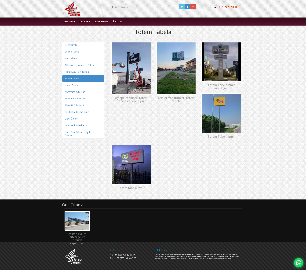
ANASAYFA (69, 21)
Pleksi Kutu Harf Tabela (77, 71)
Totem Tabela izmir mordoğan (221, 86)
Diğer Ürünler (71, 118)
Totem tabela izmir (131, 188)
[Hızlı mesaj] (298, 262)
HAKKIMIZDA (101, 21)
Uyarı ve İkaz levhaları (76, 125)
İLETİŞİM (117, 21)
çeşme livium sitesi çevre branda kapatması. (77, 238)
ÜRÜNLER (85, 21)
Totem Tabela (72, 78)
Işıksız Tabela (71, 85)
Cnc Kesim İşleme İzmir (77, 111)
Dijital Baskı (71, 44)
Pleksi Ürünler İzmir (74, 105)
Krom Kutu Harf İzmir (76, 98)
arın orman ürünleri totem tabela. (176, 99)
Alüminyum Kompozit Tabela (80, 65)
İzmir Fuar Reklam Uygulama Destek (79, 134)
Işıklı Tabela (71, 58)
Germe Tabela (72, 51)
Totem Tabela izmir (221, 136)
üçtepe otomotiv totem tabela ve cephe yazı (131, 99)
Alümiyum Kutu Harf (75, 91)
